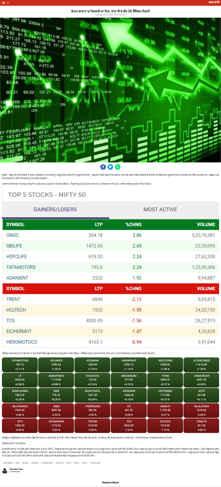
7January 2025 (47, 463)
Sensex (25, 463)
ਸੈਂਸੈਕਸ (76, 463)
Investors (35, 463)
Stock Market (7, 463)
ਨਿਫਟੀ (69, 463)
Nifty (17, 463)
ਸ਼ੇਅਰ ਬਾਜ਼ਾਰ (59, 463)
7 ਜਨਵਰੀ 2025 (95, 463)
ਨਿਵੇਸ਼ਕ (84, 463)
